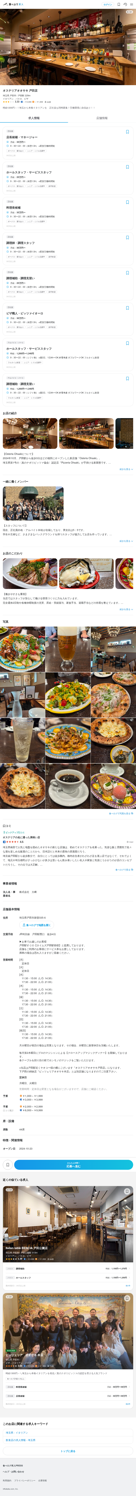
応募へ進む (74, 1165)
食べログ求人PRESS (13, 1465)
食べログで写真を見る (119, 813)
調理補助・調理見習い (20, 278)
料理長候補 (13, 207)
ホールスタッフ (23, 1278)
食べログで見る (122, 869)
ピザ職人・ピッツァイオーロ (24, 313)
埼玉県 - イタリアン (17, 1432)
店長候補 (20, 1396)
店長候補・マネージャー (22, 137)
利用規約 (7, 1480)
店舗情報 (102, 118)
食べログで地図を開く (38, 925)
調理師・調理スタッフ (20, 242)
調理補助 (20, 1269)
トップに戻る (68, 1451)
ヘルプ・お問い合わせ (13, 1471)
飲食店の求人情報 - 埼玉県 (20, 1440)
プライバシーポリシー (24, 1480)
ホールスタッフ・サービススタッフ (29, 172)
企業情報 (42, 1480)
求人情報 (34, 118)
